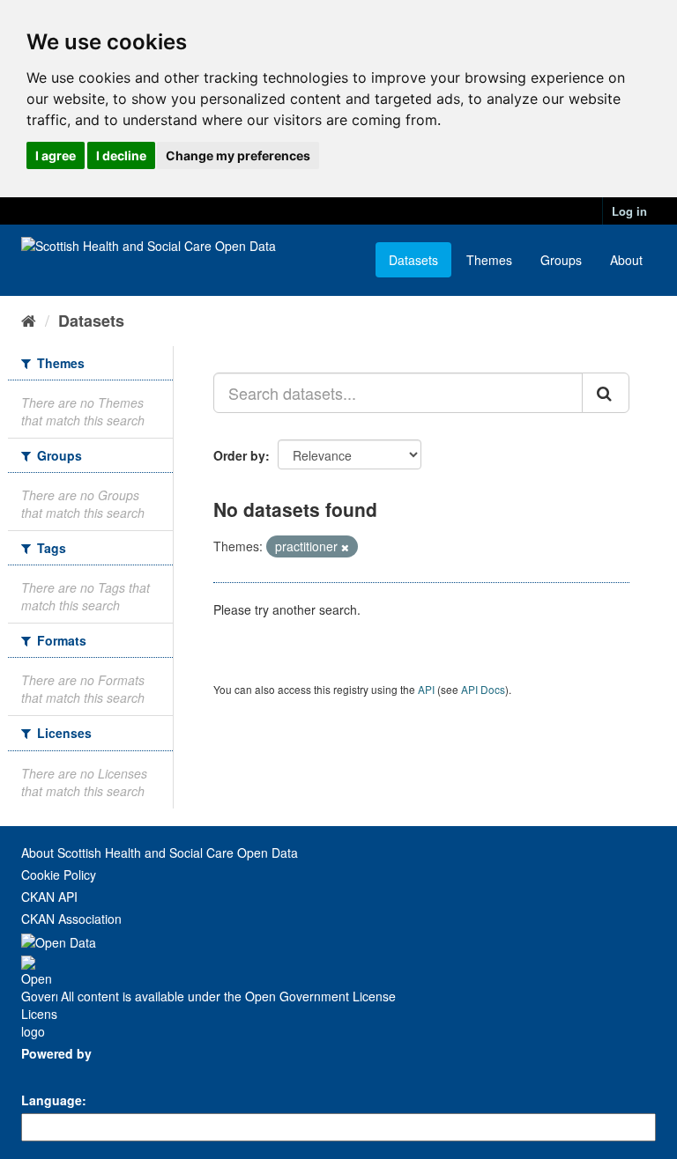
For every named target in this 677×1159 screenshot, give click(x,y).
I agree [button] (55, 155)
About (626, 260)
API (426, 689)
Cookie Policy (58, 874)
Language (51, 1100)
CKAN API (49, 896)
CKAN (51, 1073)
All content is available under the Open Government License (226, 996)
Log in (629, 211)
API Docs (483, 689)
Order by (239, 455)
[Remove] (345, 547)
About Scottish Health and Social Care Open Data (159, 852)
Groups (561, 260)
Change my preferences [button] (238, 155)
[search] (605, 393)
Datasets (413, 260)
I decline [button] (121, 155)
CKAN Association (71, 918)
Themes (489, 260)
